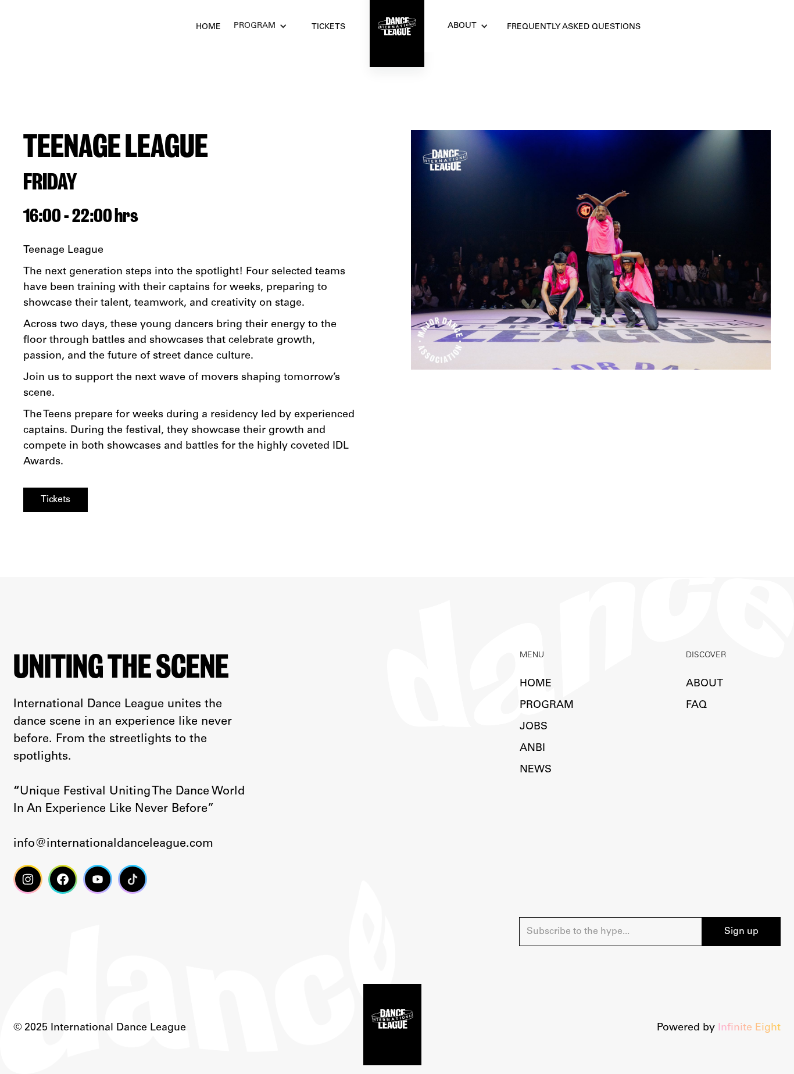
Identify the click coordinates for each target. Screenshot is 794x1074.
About (462, 26)
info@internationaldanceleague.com (113, 844)
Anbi (532, 748)
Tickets (55, 499)
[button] (263, 26)
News (536, 770)
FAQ (696, 705)
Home (536, 684)
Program (547, 705)
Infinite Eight (749, 1028)
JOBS (534, 727)
